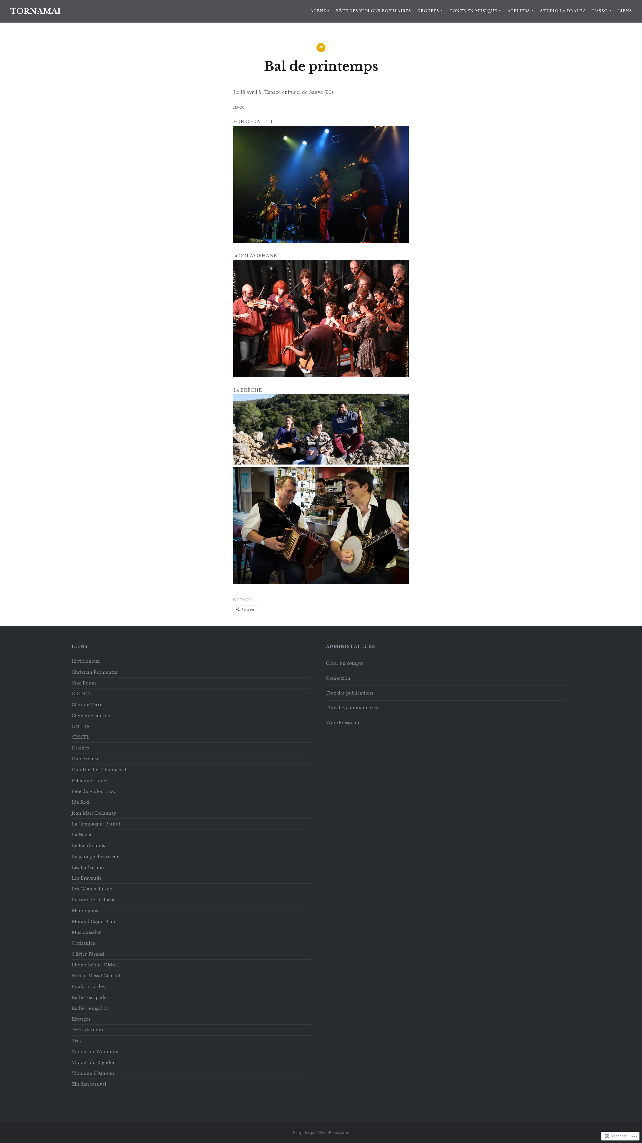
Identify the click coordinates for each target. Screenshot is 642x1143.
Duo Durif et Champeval (99, 769)
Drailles (80, 747)
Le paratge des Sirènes (96, 856)
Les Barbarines (88, 867)
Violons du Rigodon (94, 1062)
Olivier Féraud (88, 954)
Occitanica (83, 943)
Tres (77, 1040)
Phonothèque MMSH (95, 964)
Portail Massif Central (96, 975)
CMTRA (81, 726)
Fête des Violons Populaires (373, 11)
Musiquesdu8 (87, 932)
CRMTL (80, 737)
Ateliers (519, 11)
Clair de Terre (87, 704)
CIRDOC (81, 693)
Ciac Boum (84, 682)
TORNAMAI (35, 11)
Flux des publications (349, 693)
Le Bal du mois (88, 845)
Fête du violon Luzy (94, 791)
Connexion (338, 678)
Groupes (428, 11)
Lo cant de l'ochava (93, 899)
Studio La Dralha (563, 11)
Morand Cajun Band (94, 921)
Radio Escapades (90, 997)
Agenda (320, 11)
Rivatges (81, 1019)
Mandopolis (85, 910)
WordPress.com (343, 722)
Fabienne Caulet (90, 780)
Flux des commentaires (352, 707)
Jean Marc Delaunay (94, 813)
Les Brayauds (86, 878)
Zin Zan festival (89, 1084)
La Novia (81, 834)
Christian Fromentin (95, 672)
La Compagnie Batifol (96, 823)
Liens (625, 11)
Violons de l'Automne (96, 1051)
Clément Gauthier (92, 715)
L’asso (600, 11)
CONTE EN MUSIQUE (473, 11)
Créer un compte (344, 663)
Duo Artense (85, 758)
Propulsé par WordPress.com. (321, 1132)
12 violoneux (86, 661)
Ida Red (80, 802)
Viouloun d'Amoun (93, 1073)
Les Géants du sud (92, 888)
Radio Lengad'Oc (91, 1008)
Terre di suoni (87, 1029)
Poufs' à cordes (88, 986)
